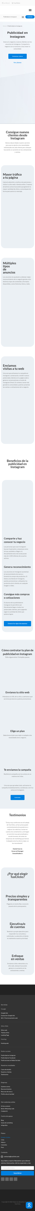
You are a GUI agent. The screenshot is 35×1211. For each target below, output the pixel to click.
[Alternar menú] (30, 10)
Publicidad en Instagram (10, 17)
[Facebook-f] (7, 1179)
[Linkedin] (11, 1179)
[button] (23, 17)
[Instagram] (2, 1179)
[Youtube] (15, 1179)
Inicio (4, 26)
